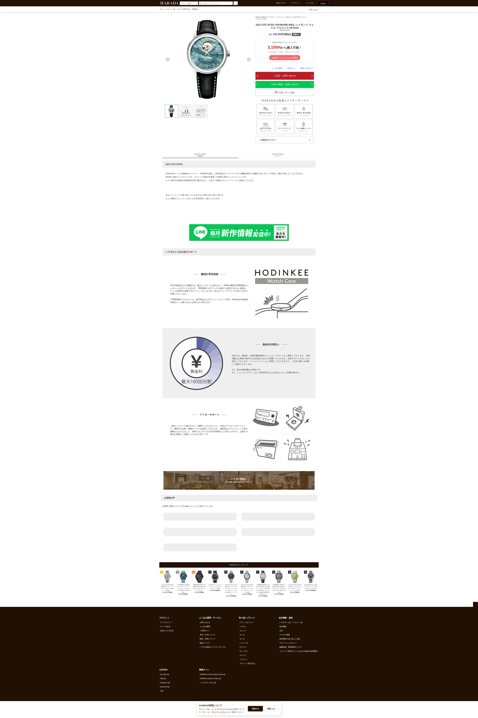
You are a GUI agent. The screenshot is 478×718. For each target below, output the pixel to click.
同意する (255, 709)
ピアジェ (242, 647)
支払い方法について (207, 635)
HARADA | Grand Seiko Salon (211, 674)
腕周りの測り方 (306, 68)
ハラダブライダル (207, 683)
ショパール (243, 643)
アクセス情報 (284, 635)
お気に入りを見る (167, 631)
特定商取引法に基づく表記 (289, 639)
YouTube (163, 674)
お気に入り (281, 3)
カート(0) (310, 3)
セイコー (242, 631)
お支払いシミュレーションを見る (285, 57)
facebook (163, 687)
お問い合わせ (313, 10)
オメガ (242, 639)
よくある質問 (277, 68)
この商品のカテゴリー (268, 140)
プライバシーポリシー (288, 643)
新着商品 (195, 9)
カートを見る (165, 626)
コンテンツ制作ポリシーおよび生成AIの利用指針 (298, 651)
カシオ (242, 635)
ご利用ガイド (291, 68)
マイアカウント (166, 622)
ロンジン (242, 655)
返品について (205, 643)
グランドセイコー (246, 622)
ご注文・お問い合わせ (284, 75)
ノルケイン (243, 659)
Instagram (164, 683)
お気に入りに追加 (287, 92)
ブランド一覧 (170, 9)
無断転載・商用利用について (290, 647)
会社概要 (282, 626)
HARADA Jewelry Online (209, 678)
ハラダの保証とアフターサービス (213, 647)
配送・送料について (207, 639)
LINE (162, 678)
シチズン (242, 626)
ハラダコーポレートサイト (289, 622)
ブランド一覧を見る (247, 663)
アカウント (295, 3)
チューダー (243, 651)
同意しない (271, 709)
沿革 (281, 631)
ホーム (162, 9)
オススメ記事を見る (183, 9)
